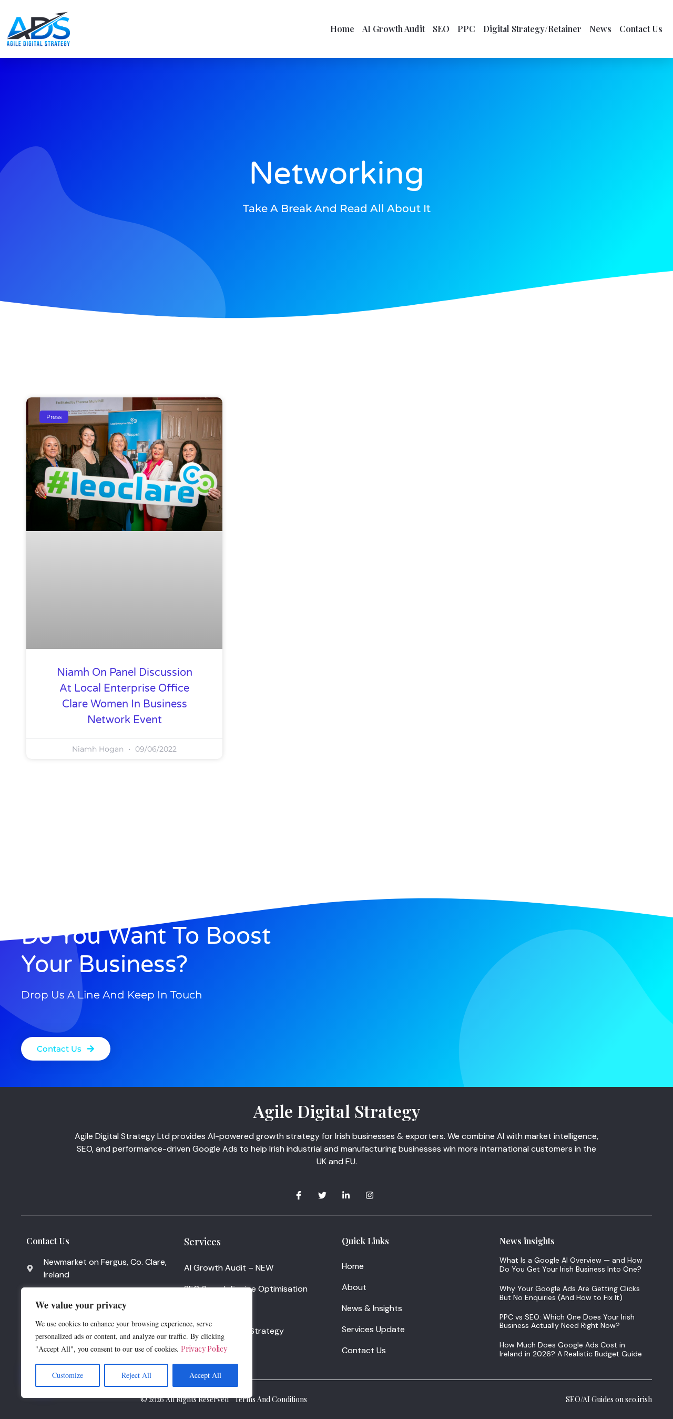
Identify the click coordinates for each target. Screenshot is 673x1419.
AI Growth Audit (393, 28)
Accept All (205, 1375)
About (354, 1287)
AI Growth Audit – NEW (228, 1267)
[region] (136, 1342)
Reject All (136, 1375)
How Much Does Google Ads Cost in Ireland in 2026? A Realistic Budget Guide (570, 1349)
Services (202, 1241)
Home (342, 28)
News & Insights (372, 1308)
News (600, 28)
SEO (441, 28)
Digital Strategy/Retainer (532, 28)
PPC (466, 28)
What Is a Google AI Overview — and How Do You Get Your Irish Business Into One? (571, 1264)
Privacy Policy (204, 1349)
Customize (67, 1375)
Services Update (373, 1329)
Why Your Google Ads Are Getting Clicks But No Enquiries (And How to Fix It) (569, 1293)
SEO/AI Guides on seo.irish (609, 1399)
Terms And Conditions (270, 1399)
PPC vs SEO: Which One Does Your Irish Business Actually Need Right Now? (567, 1321)
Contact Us (640, 28)
